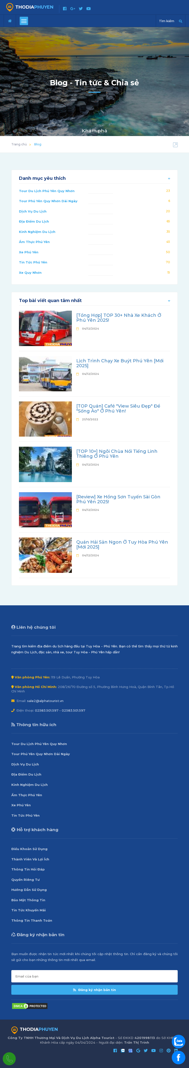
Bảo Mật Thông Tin (28, 900)
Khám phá (94, 131)
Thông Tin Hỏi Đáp (28, 869)
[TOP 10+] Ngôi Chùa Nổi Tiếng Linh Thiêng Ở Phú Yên (117, 454)
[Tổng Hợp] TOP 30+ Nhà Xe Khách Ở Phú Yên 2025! (118, 318)
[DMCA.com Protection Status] (29, 1006)
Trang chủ (19, 144)
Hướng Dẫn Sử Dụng (29, 890)
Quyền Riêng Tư (25, 880)
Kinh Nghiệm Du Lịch (37, 232)
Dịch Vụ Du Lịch (33, 211)
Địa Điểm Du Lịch (34, 221)
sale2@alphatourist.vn (45, 701)
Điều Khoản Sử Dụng (29, 849)
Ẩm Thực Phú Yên (34, 242)
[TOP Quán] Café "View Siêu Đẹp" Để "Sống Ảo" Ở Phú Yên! (118, 408)
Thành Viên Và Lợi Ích (30, 859)
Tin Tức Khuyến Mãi (28, 910)
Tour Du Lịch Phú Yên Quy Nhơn (47, 191)
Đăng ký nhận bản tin (96, 990)
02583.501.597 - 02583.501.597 (60, 710)
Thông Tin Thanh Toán (31, 920)
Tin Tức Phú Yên (33, 262)
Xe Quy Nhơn (30, 273)
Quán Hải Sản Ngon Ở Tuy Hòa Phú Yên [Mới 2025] (122, 544)
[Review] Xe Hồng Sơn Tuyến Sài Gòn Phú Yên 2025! (118, 499)
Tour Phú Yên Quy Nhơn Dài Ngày (48, 201)
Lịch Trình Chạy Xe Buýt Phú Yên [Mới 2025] (119, 363)
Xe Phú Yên (28, 252)
